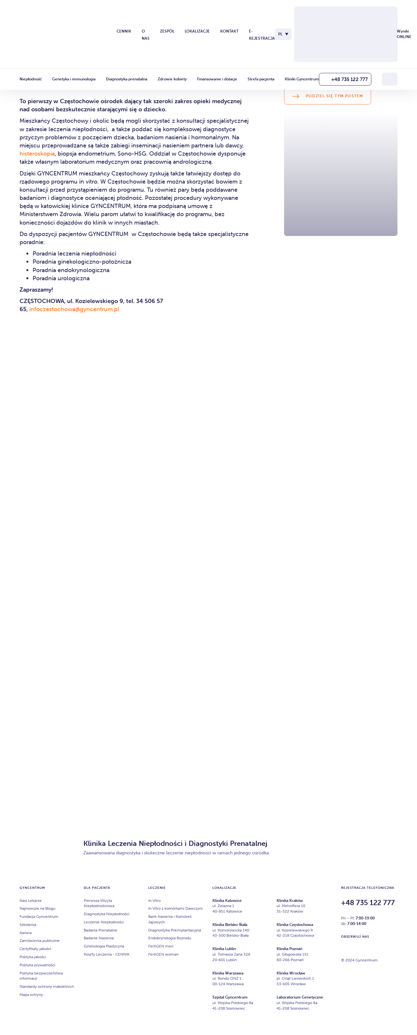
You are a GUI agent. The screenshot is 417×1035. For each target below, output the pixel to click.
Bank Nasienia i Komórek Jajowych (170, 919)
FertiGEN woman (163, 954)
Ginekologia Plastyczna (104, 946)
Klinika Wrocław (291, 973)
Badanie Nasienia (99, 937)
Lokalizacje (197, 31)
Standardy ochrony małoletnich (47, 986)
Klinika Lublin (224, 948)
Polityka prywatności (37, 964)
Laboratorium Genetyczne (300, 997)
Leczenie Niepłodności (104, 921)
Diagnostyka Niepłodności (106, 913)
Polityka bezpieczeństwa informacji (41, 976)
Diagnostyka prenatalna (126, 78)
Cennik (124, 31)
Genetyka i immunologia (73, 78)
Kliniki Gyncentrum (302, 78)
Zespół (167, 31)
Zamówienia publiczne (40, 940)
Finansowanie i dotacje (217, 78)
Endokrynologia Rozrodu (169, 937)
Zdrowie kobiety (172, 78)
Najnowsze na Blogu (37, 908)
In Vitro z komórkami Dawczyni (175, 908)
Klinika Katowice (227, 900)
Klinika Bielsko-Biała (229, 924)
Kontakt (229, 31)
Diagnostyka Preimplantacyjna (174, 930)
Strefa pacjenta (261, 78)
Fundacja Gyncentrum (39, 916)
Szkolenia (28, 924)
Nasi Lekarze (31, 900)
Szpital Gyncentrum (230, 997)
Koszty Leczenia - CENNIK (106, 954)
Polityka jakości (33, 956)
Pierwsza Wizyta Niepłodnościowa (99, 903)
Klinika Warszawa (227, 973)
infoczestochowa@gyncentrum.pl (74, 309)
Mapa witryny (31, 994)
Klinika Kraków (290, 900)
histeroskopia (37, 153)
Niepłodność (31, 78)
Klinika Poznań (289, 948)
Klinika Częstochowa (295, 924)
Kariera (26, 932)
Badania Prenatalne (100, 930)
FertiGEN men (160, 946)
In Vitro (154, 900)
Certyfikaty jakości (35, 948)
